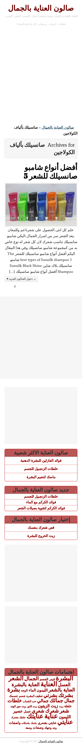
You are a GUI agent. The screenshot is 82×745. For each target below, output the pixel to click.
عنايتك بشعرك (18, 717)
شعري (38, 710)
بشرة (13, 689)
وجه (54, 727)
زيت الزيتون (48, 705)
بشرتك (65, 695)
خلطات (15, 700)
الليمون (42, 690)
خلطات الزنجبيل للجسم (41, 469)
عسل (27, 711)
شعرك (52, 711)
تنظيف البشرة (34, 696)
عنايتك (35, 716)
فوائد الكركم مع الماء (41, 502)
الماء (32, 690)
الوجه (24, 690)
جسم (22, 696)
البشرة (64, 678)
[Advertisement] (41, 76)
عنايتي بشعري (47, 723)
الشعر (16, 678)
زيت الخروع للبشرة (41, 536)
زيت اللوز (32, 706)
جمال (69, 700)
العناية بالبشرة (26, 684)
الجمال (31, 678)
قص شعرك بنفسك (41, 527)
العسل (64, 684)
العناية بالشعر (62, 689)
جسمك (13, 696)
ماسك (34, 723)
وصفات (38, 727)
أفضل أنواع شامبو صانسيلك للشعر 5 (50, 171)
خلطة (68, 706)
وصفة (29, 727)
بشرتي (50, 695)
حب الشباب (29, 701)
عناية (51, 716)
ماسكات (25, 723)
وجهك (47, 727)
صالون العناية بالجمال (41, 8)
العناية (49, 684)
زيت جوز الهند (18, 706)
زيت (61, 706)
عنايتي (65, 721)
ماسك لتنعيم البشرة (41, 477)
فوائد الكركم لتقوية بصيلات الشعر (41, 508)
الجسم (44, 679)
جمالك (56, 700)
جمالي (43, 700)
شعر (64, 711)
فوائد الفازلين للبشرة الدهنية (41, 460)
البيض (52, 679)
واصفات (14, 723)
